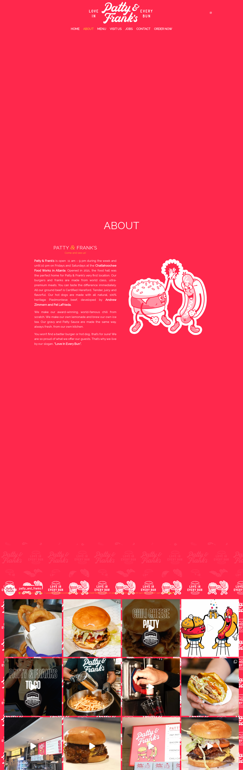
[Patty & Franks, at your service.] (33, 687)
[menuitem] (75, 28)
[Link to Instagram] (211, 13)
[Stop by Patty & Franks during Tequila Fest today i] (210, 687)
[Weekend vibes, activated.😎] (210, 628)
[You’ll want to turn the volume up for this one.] (33, 628)
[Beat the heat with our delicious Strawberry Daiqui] (151, 687)
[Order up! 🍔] (92, 628)
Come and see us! (75, 252)
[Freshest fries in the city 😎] (92, 687)
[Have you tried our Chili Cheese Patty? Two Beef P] (151, 628)
